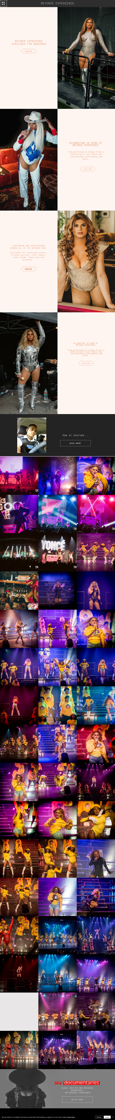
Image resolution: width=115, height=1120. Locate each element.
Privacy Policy (71, 1117)
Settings (99, 1117)
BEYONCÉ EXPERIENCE (57, 3)
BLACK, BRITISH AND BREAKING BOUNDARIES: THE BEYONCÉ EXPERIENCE (77, 1090)
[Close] (113, 1117)
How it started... (75, 435)
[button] (3, 3)
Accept (107, 1117)
